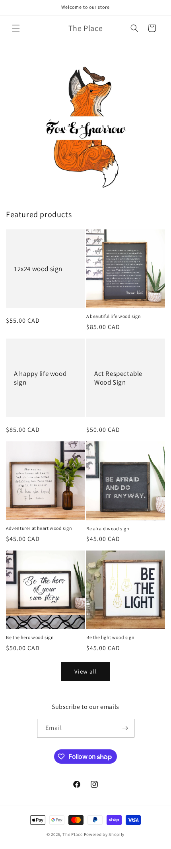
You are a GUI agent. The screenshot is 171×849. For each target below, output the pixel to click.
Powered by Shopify (104, 834)
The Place (72, 834)
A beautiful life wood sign (113, 316)
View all (85, 671)
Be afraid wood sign (107, 528)
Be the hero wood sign (30, 637)
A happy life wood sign (40, 378)
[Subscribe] (125, 728)
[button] (16, 28)
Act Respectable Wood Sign (118, 378)
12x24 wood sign (38, 268)
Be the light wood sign (110, 637)
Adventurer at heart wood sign (39, 528)
